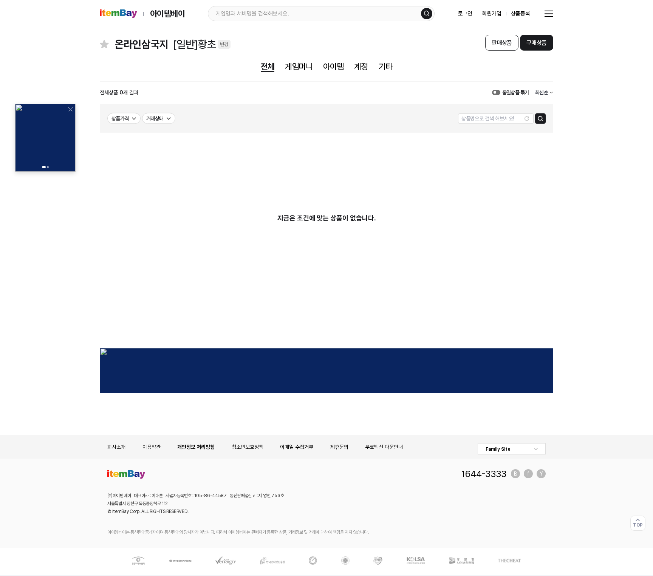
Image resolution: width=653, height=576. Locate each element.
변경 (224, 44)
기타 (385, 66)
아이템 (333, 66)
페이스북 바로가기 (528, 473)
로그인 (465, 14)
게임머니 (298, 66)
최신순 (541, 92)
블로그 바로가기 (515, 473)
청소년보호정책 (247, 447)
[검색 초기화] (526, 118)
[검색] (426, 13)
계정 (361, 66)
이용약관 (151, 447)
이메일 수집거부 (296, 447)
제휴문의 (339, 447)
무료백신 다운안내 (384, 447)
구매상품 (536, 42)
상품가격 (120, 119)
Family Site (498, 449)
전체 (267, 66)
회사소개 (116, 447)
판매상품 (502, 42)
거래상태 (155, 119)
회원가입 (491, 14)
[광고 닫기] (70, 109)
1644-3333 (483, 473)
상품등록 (520, 14)
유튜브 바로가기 (541, 473)
